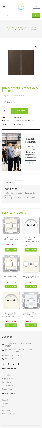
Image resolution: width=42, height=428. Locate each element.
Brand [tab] (19, 182)
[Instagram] (13, 363)
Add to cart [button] (11, 250)
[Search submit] (36, 15)
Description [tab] (9, 182)
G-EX (16, 124)
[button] (4, 6)
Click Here (30, 163)
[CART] (36, 6)
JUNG (20, 124)
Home (8, 27)
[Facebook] (8, 363)
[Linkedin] (18, 363)
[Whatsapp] (3, 363)
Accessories (16, 27)
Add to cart (19, 111)
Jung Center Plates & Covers (24, 121)
